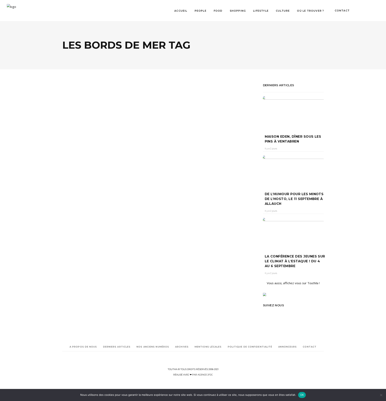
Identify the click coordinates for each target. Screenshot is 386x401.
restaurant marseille (93, 224)
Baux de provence (173, 209)
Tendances (84, 146)
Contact (309, 346)
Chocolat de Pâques (174, 221)
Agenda (172, 154)
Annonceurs (287, 346)
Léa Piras (171, 178)
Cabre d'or (181, 215)
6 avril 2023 (187, 178)
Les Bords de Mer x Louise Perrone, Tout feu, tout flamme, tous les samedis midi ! (106, 163)
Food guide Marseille (83, 212)
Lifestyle (196, 154)
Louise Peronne (71, 224)
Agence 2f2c (205, 374)
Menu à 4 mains (189, 249)
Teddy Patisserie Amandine (178, 271)
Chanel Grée (72, 175)
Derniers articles (117, 346)
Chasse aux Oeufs (198, 215)
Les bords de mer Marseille (87, 218)
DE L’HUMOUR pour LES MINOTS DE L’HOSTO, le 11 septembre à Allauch (294, 199)
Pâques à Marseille (180, 260)
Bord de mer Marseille (74, 207)
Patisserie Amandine (197, 266)
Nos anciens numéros (153, 346)
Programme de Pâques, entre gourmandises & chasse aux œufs (205, 168)
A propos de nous (83, 346)
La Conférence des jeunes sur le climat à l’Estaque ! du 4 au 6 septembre (295, 261)
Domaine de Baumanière (177, 238)
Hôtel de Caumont (186, 243)
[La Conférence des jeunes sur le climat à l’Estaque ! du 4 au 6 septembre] (293, 233)
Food (71, 146)
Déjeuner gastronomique (187, 232)
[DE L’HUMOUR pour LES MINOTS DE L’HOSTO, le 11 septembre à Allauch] (293, 171)
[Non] (381, 395)
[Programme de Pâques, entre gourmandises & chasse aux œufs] (210, 119)
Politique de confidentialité (250, 346)
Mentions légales (208, 346)
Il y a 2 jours (271, 148)
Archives (182, 346)
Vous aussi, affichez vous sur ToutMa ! (293, 283)
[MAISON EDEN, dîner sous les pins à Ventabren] (293, 112)
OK (302, 394)
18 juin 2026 (91, 175)
